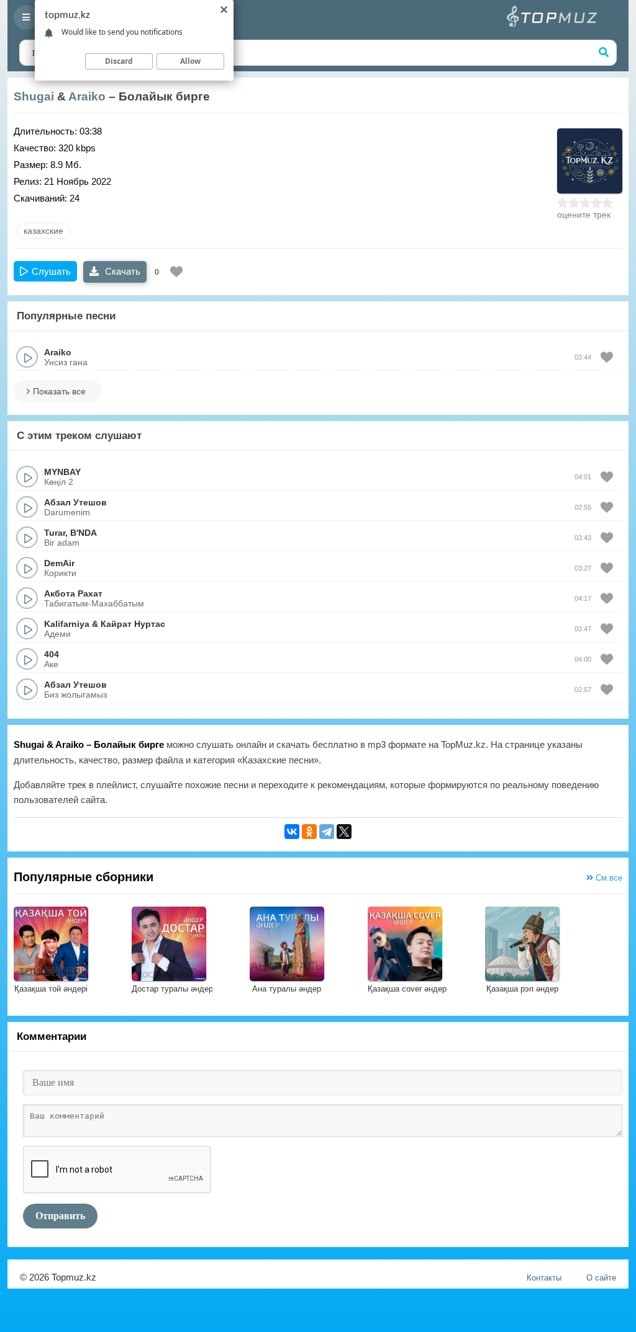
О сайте (601, 1277)
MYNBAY (62, 472)
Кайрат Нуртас (133, 624)
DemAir (59, 563)
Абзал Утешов (75, 502)
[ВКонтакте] (291, 831)
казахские (43, 231)
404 (51, 654)
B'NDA (83, 533)
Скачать (121, 271)
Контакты (544, 1277)
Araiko (87, 96)
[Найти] (603, 52)
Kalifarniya (66, 624)
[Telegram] (326, 831)
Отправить (60, 1215)
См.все (607, 877)
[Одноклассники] (309, 831)
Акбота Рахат (73, 593)
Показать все (59, 391)
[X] (344, 831)
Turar (54, 533)
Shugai (34, 96)
